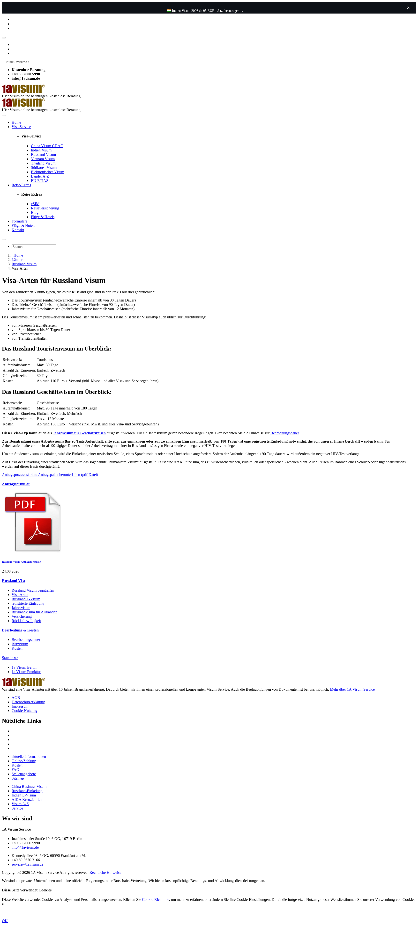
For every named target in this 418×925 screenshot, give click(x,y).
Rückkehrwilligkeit (26, 621)
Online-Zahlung (24, 761)
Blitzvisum (20, 644)
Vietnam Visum (43, 159)
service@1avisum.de (27, 864)
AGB (16, 698)
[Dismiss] (408, 8)
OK (5, 921)
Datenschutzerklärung (28, 702)
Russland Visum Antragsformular (21, 561)
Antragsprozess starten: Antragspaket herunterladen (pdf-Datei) (50, 475)
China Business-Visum (29, 786)
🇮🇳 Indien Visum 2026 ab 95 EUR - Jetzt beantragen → (205, 11)
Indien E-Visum (24, 795)
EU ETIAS (39, 181)
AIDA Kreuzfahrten (27, 799)
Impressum (20, 706)
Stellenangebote (24, 774)
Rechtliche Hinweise (105, 872)
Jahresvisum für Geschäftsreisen (79, 433)
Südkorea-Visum (44, 167)
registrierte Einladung (28, 603)
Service (17, 808)
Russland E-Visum (26, 599)
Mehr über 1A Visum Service (352, 689)
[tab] (209, 484)
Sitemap (18, 778)
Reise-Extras (21, 185)
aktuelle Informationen (29, 756)
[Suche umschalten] (4, 239)
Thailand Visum (43, 163)
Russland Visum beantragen (33, 590)
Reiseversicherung (45, 208)
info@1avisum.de (17, 62)
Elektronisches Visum (47, 172)
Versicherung (22, 616)
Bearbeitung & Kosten (20, 630)
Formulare (19, 221)
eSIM (35, 204)
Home (16, 122)
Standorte (10, 658)
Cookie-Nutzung (24, 711)
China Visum (47, 146)
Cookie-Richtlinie (155, 899)
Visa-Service (21, 127)
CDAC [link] (57, 146)
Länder (17, 260)
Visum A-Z (20, 804)
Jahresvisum (21, 608)
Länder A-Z (40, 176)
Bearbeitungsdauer (284, 433)
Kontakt (18, 230)
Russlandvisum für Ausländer (34, 612)
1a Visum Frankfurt (26, 672)
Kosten (17, 648)
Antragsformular (16, 484)
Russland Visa (13, 581)
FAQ (15, 769)
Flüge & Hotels (42, 217)
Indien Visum (41, 150)
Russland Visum (43, 154)
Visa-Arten (20, 595)
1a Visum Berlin (24, 667)
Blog (34, 212)
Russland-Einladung (27, 791)
